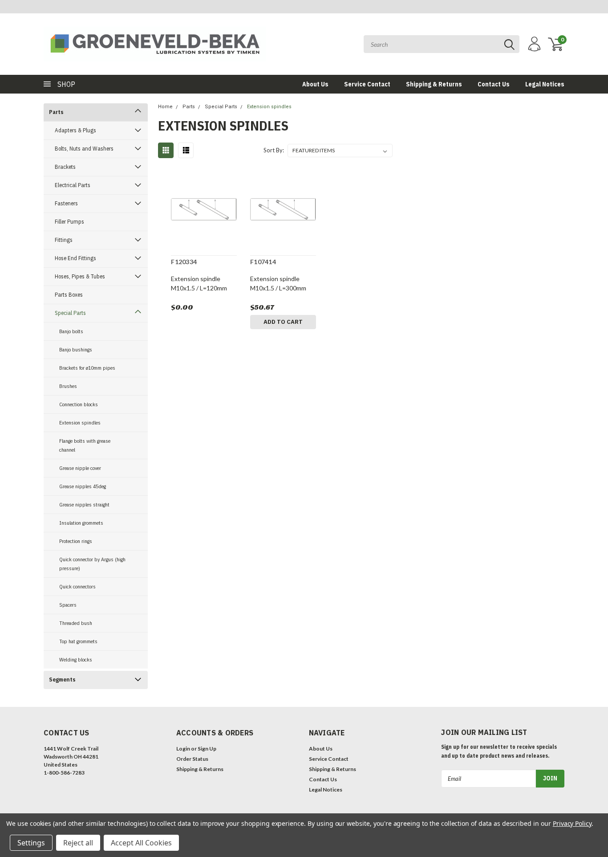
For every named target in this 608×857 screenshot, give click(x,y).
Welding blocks (75, 659)
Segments (62, 679)
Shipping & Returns (434, 84)
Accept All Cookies (141, 843)
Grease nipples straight (84, 504)
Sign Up (207, 748)
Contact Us (494, 84)
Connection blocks (78, 404)
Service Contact (367, 84)
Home (165, 107)
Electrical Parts (72, 185)
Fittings (64, 240)
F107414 (263, 261)
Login (183, 748)
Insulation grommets (81, 522)
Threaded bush (75, 623)
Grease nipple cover (80, 468)
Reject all (78, 843)
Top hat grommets (78, 641)
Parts (56, 112)
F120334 (184, 261)
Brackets (65, 167)
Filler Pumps (69, 221)
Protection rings (75, 541)
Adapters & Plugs (75, 130)
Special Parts (70, 313)
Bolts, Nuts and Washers (84, 148)
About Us (315, 84)
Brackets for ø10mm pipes (87, 367)
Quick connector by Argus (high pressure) (92, 563)
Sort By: (273, 150)
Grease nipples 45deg (82, 486)
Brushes (68, 386)
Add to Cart (283, 322)
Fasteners (66, 203)
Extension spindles (80, 422)
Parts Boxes (69, 294)
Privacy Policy (572, 823)
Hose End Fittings (75, 258)
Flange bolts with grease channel (84, 445)
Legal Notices (544, 84)
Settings (31, 843)
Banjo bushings (75, 349)
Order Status (192, 758)
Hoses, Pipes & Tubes (80, 276)
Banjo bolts (71, 331)
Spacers (68, 604)
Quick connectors (77, 586)
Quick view (204, 210)
